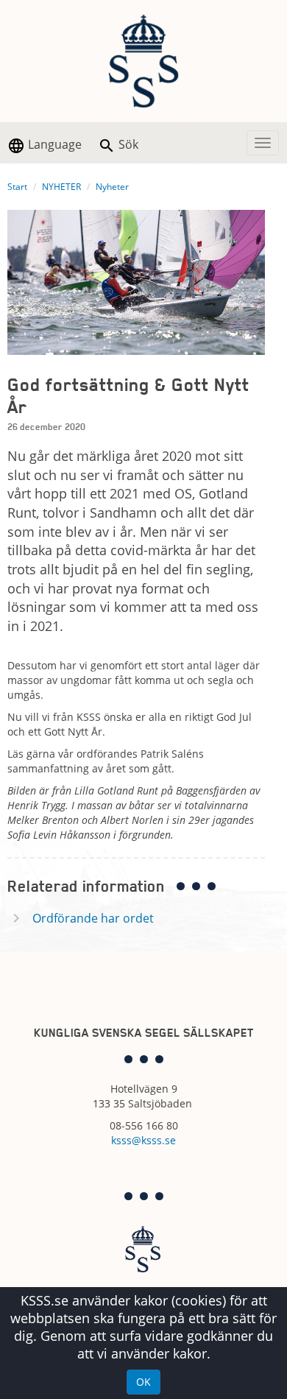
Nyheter (112, 186)
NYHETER (61, 186)
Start (17, 186)
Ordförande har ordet (93, 918)
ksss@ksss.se (143, 1140)
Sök (127, 144)
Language (53, 144)
